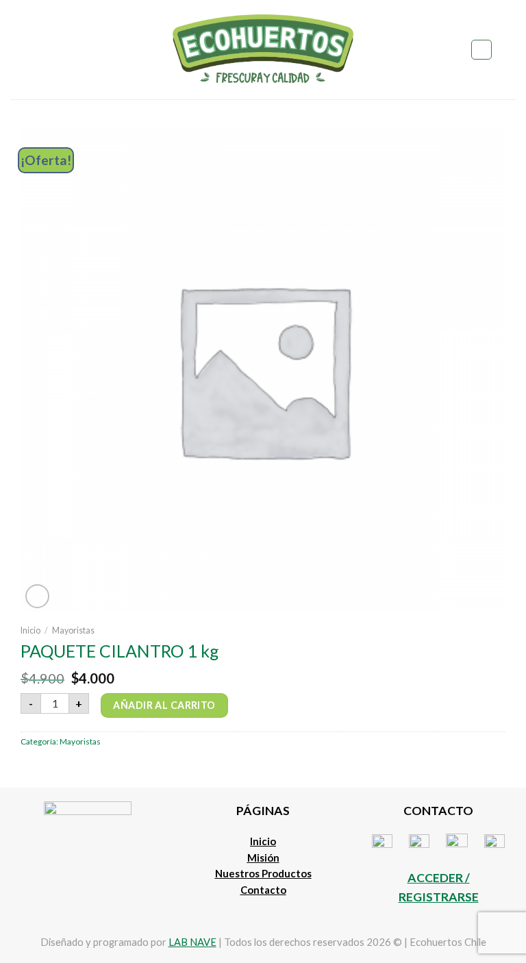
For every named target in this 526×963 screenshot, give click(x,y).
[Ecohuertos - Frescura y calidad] (263, 50)
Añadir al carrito (164, 705)
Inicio (30, 630)
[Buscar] (481, 50)
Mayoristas (73, 630)
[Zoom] (37, 596)
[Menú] (17, 50)
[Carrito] (509, 50)
